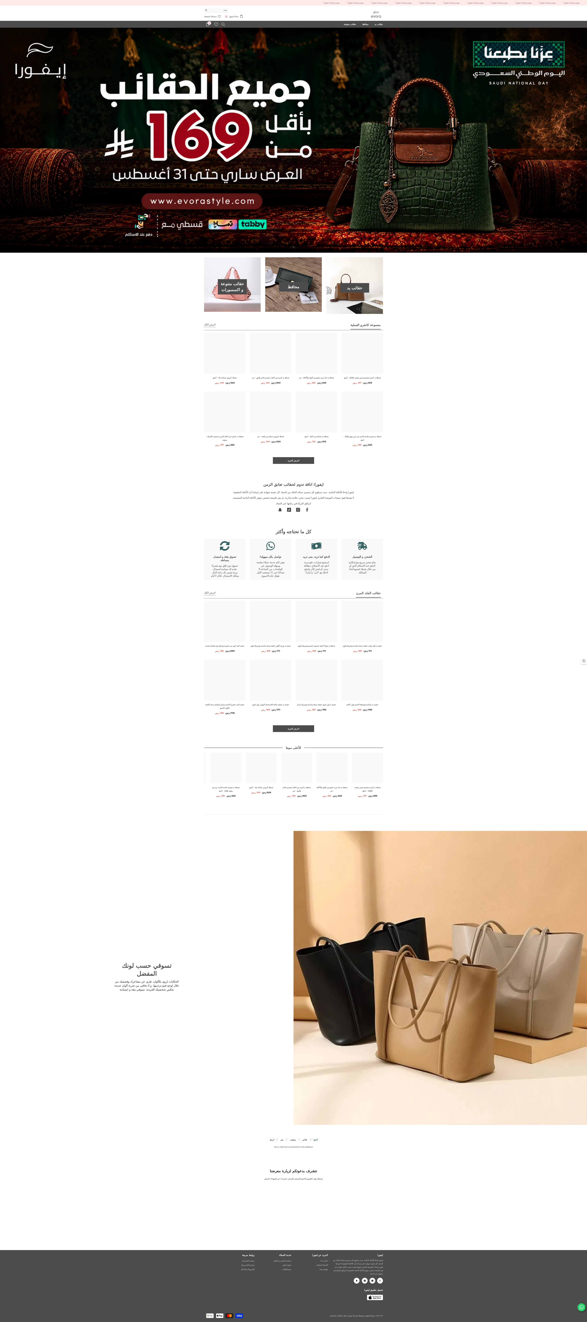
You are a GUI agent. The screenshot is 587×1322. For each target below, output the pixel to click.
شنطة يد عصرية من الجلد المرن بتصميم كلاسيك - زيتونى (225, 438)
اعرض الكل (210, 324)
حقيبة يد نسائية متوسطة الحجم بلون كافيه (362, 704)
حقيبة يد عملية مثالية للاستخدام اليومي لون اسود (270, 704)
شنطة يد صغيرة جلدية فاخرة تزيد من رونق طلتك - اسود (362, 438)
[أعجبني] (216, 24)
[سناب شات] (280, 509)
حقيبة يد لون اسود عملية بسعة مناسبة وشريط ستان (316, 704)
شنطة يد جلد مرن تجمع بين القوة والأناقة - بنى (316, 377)
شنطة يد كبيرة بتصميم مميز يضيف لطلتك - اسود (362, 377)
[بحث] (216, 10)
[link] (362, 559)
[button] (2, 140)
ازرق (272, 1139)
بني (281, 1139)
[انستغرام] (298, 509)
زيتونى (293, 1139)
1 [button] (295, 247)
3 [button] (292, 247)
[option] (293, 140)
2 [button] (293, 247)
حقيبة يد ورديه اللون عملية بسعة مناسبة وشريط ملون (270, 646)
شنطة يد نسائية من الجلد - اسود (316, 436)
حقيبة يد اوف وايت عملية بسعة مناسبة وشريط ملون (362, 646)
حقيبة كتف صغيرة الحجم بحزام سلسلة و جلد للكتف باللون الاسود (224, 706)
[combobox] (219, 10)
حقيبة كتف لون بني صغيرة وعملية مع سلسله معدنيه (224, 646)
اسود (315, 1139)
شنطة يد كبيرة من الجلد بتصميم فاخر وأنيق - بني (270, 377)
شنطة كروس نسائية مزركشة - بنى (270, 436)
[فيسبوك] (307, 509)
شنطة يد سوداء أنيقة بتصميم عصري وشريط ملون (316, 646)
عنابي (304, 1139)
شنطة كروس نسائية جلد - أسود (225, 377)
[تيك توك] (289, 509)
